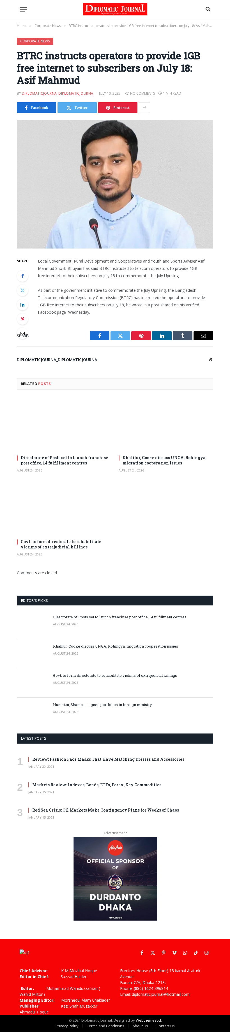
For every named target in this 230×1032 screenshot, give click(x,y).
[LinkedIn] (22, 304)
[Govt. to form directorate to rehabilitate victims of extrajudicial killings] (64, 508)
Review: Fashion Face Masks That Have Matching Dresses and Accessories (108, 759)
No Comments (142, 93)
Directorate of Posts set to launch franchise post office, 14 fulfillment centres (64, 460)
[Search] (207, 9)
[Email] (22, 333)
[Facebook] (22, 276)
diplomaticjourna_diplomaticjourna (57, 93)
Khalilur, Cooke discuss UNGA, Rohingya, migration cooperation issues (164, 460)
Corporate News (35, 41)
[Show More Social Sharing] (144, 107)
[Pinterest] (22, 319)
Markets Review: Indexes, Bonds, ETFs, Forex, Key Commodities (96, 784)
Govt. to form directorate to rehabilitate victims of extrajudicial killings (61, 544)
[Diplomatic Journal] (115, 9)
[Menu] (23, 9)
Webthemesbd (148, 1020)
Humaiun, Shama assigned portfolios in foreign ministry (102, 704)
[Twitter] (22, 290)
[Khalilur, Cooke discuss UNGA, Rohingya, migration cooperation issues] (166, 424)
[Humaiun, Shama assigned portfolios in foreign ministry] (32, 712)
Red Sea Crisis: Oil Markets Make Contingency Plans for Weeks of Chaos (105, 810)
